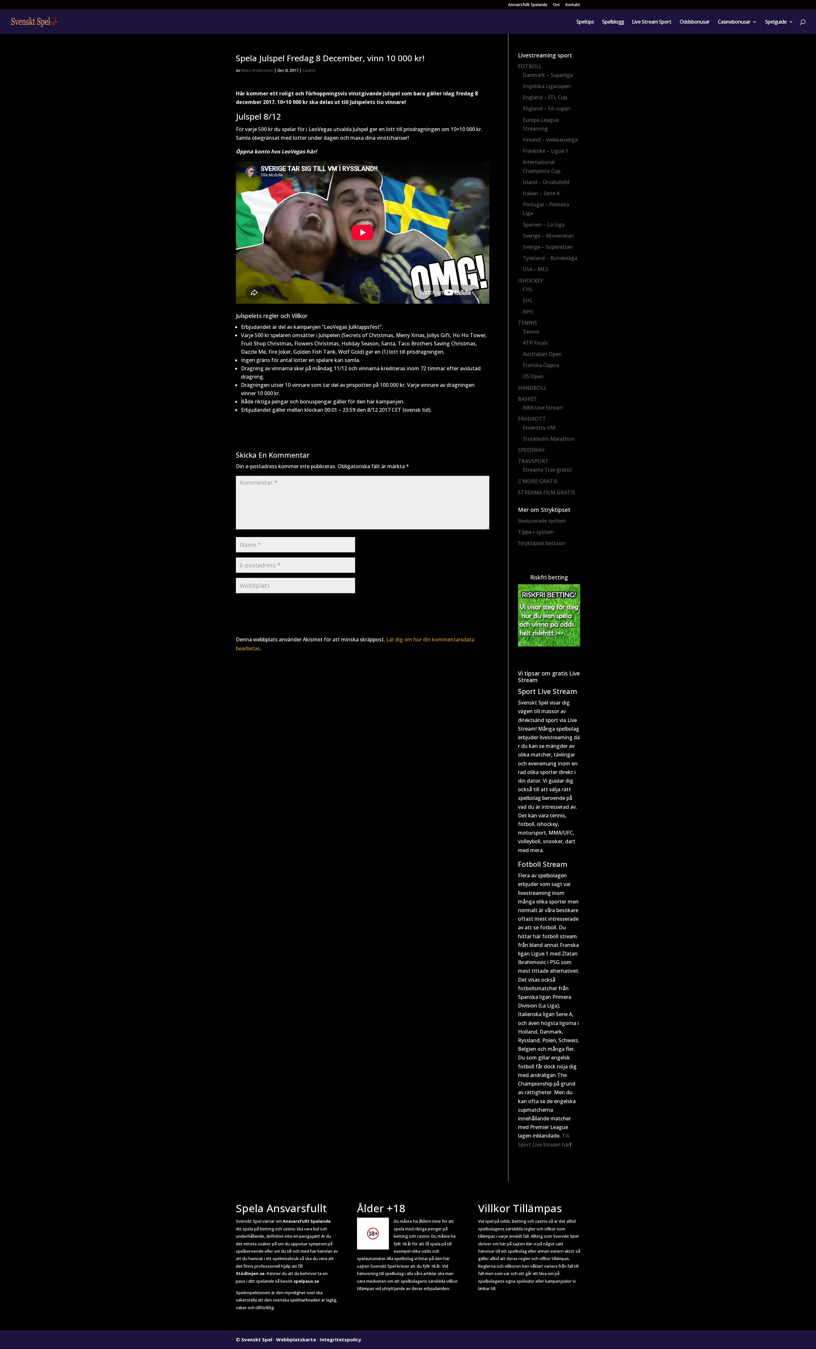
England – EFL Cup (545, 97)
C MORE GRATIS (537, 481)
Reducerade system (542, 520)
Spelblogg (613, 22)
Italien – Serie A (541, 193)
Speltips (585, 22)
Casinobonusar (734, 22)
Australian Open (542, 354)
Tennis (531, 331)
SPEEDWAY (531, 449)
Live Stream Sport (651, 22)
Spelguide (776, 22)
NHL (528, 311)
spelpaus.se (306, 1281)
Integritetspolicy (340, 1339)
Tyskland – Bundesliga (550, 258)
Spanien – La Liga (544, 224)
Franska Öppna (541, 365)
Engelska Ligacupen (547, 86)
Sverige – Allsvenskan (548, 235)
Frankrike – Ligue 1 (545, 150)
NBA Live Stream (543, 407)
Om (556, 5)
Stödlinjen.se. (251, 1273)
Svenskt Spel (256, 1339)
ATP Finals (535, 342)
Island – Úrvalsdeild (546, 182)
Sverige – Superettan (548, 246)
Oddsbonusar (695, 22)
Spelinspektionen (253, 1292)
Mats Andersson (257, 70)
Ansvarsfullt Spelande (527, 5)
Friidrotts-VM (539, 427)
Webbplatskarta (296, 1339)
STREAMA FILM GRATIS (546, 492)
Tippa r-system (536, 531)
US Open (533, 376)
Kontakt (572, 5)
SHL (528, 300)
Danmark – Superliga (548, 74)
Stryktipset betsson (541, 543)
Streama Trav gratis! (547, 469)
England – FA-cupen (547, 108)
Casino (309, 70)
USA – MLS (535, 269)
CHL (528, 289)
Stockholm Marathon (548, 438)
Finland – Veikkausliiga (550, 139)
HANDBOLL (532, 387)
